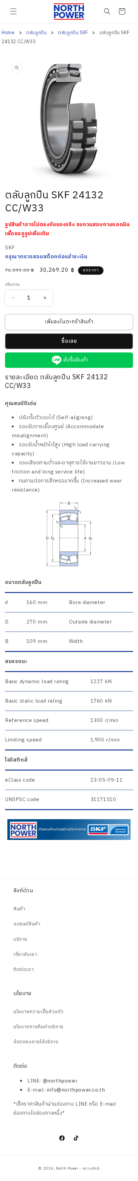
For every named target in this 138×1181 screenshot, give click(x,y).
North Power (67, 1169)
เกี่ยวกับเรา (25, 954)
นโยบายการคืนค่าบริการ (38, 1027)
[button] (13, 11)
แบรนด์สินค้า (26, 924)
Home (8, 33)
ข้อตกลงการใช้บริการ (36, 1042)
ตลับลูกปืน (37, 33)
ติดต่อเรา (23, 969)
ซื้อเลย (69, 341)
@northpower (60, 1081)
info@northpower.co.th (76, 1090)
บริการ (20, 939)
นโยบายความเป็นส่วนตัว (38, 1011)
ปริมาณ (12, 284)
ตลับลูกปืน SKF (73, 33)
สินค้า (19, 909)
